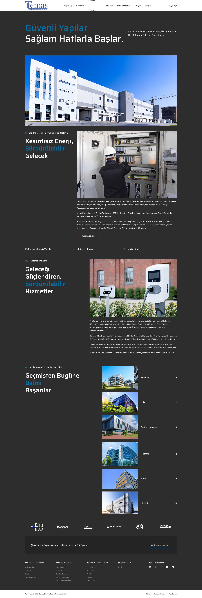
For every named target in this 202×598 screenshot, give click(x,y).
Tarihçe (28, 570)
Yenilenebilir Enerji (63, 577)
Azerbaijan (173, 594)
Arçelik (89, 574)
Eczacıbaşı (91, 580)
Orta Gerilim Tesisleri (63, 580)
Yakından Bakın (88, 236)
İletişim (148, 5)
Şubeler (28, 574)
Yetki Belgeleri (30, 577)
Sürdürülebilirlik (123, 5)
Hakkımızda (29, 567)
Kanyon (90, 570)
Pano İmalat (60, 570)
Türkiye (149, 594)
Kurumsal (80, 5)
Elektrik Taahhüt (62, 574)
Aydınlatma (60, 567)
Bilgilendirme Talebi (159, 545)
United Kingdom (160, 594)
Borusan (90, 567)
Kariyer (138, 5)
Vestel (89, 577)
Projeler (109, 5)
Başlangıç (68, 5)
